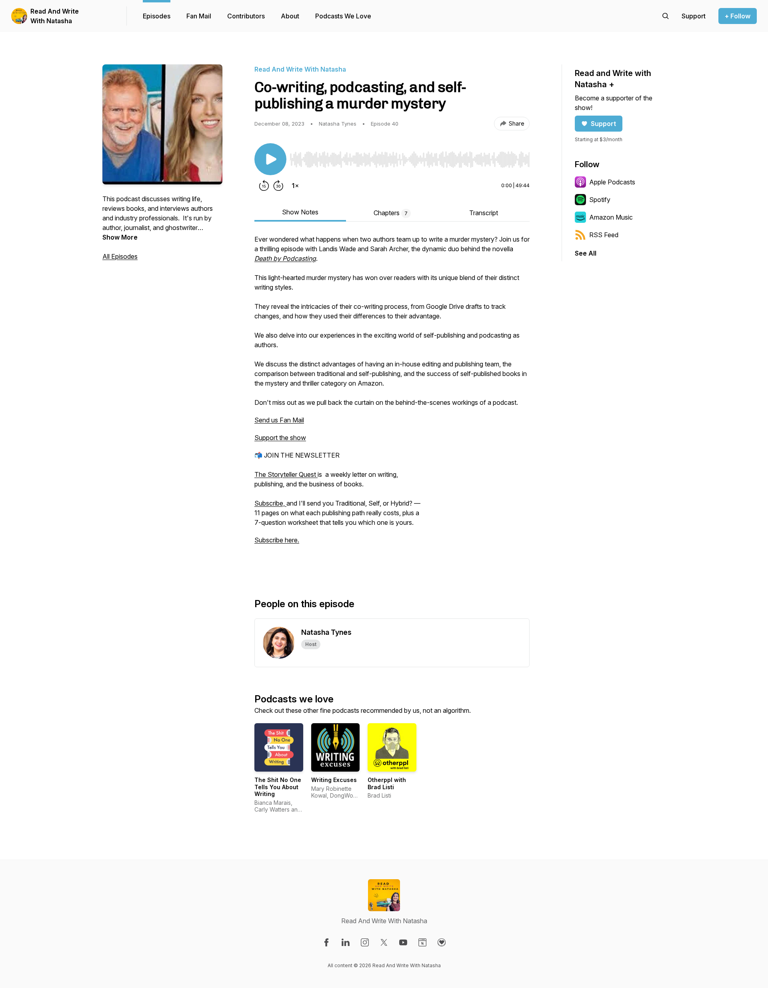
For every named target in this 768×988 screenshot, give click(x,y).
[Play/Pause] (270, 159)
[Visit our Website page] (422, 942)
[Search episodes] (665, 16)
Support (603, 124)
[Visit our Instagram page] (365, 942)
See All (585, 253)
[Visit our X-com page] (384, 942)
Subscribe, (270, 503)
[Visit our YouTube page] (403, 942)
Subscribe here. (276, 540)
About (290, 16)
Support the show (280, 438)
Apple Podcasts (612, 182)
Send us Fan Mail (279, 420)
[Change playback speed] (295, 185)
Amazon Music (611, 217)
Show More (120, 237)
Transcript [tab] (483, 213)
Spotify (599, 200)
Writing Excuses (334, 779)
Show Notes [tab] (300, 212)
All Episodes (120, 256)
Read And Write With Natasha (54, 16)
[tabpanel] (392, 403)
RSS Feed (603, 235)
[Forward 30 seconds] (278, 185)
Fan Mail (198, 16)
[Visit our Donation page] (442, 942)
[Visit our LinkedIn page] (346, 942)
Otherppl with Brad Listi (387, 783)
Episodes (156, 16)
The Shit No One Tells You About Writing (277, 786)
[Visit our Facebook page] (326, 942)
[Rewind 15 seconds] (264, 185)
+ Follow (737, 16)
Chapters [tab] (391, 213)
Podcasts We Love (343, 16)
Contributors (246, 16)
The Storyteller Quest (286, 474)
